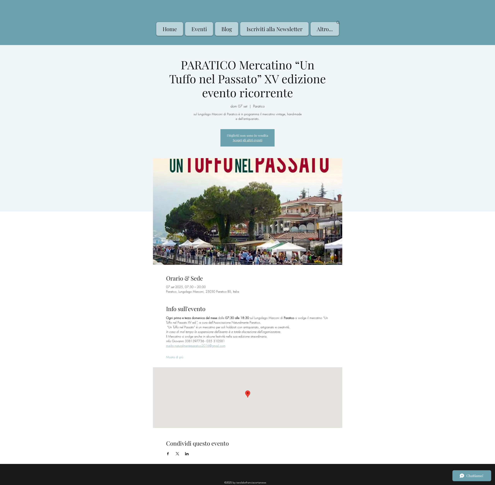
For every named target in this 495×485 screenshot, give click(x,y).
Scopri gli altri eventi (247, 140)
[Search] (338, 23)
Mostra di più (174, 357)
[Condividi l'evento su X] (177, 453)
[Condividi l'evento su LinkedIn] (187, 453)
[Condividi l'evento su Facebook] (168, 453)
